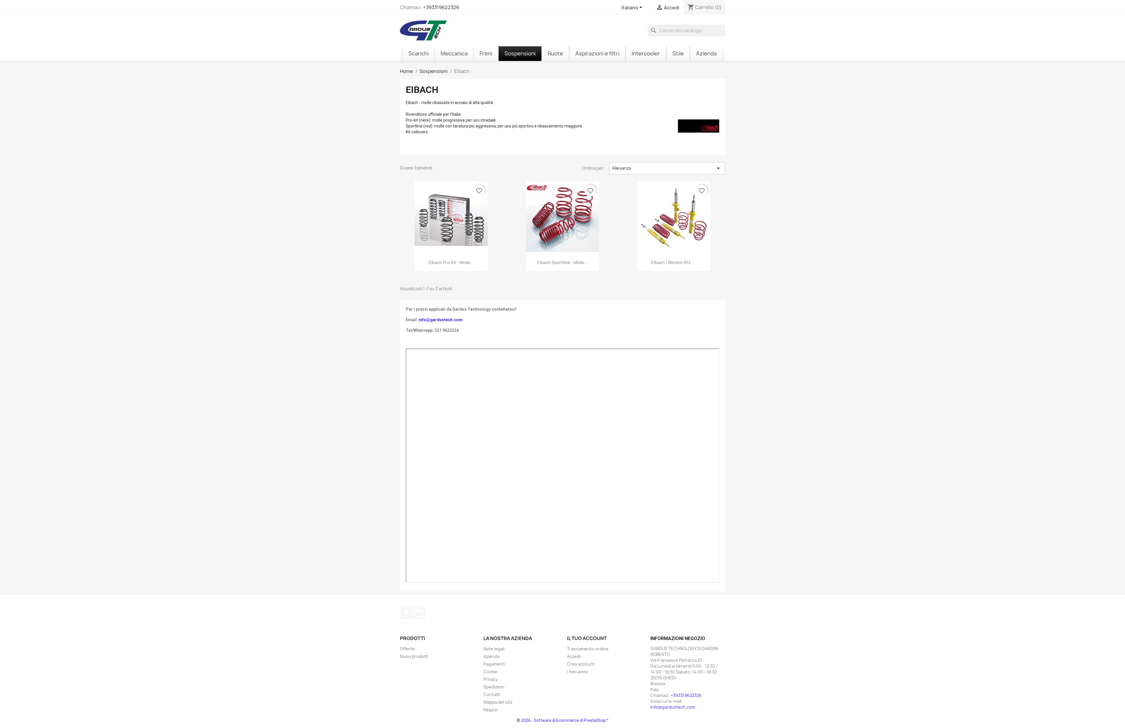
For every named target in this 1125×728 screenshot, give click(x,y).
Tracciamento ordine (587, 649)
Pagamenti (494, 664)
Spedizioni (493, 687)
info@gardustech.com (441, 319)
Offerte (407, 649)
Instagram (419, 613)
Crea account (580, 664)
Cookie (490, 671)
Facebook (406, 613)
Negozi (490, 709)
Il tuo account (587, 638)
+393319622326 (441, 7)
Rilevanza (667, 168)
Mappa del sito (497, 702)
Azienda (491, 656)
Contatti (491, 694)
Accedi (573, 656)
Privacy (490, 679)
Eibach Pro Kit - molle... (451, 262)
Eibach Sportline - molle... (562, 262)
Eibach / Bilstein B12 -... (674, 262)
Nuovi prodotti (414, 656)
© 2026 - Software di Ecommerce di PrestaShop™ (562, 720)
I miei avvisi (577, 671)
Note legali (493, 649)
